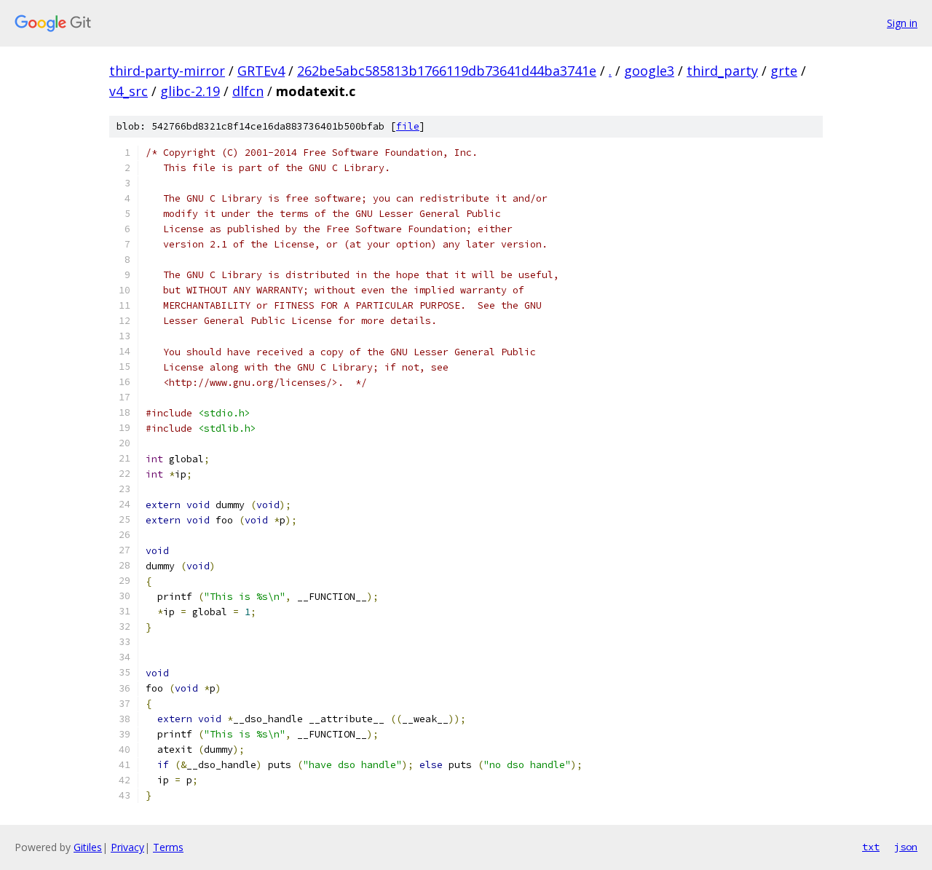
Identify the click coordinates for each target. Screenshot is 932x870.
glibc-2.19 (190, 91)
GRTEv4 (261, 70)
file (407, 126)
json (905, 846)
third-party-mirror (167, 70)
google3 (649, 70)
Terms (168, 847)
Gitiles (88, 847)
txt (871, 846)
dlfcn (248, 91)
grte (783, 70)
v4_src (128, 91)
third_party (722, 70)
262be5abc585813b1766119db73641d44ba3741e (446, 70)
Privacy (127, 847)
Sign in (902, 23)
